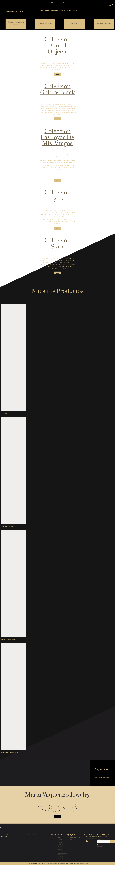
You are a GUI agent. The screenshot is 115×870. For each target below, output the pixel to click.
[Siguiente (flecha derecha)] (7, 869)
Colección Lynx (58, 195)
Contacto (75, 10)
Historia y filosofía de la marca (16, 23)
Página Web (45, 863)
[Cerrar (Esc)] (17, 866)
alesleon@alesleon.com (83, 863)
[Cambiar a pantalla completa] (7, 866)
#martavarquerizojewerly (91, 838)
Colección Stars (58, 243)
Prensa (69, 10)
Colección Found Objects (58, 45)
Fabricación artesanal (45, 24)
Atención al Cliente (103, 836)
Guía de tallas (61, 844)
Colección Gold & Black (57, 89)
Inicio (41, 10)
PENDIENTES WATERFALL (8, 526)
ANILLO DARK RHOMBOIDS (8, 640)
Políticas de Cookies (62, 853)
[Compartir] (12, 866)
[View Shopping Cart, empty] (109, 6)
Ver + (57, 74)
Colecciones (54, 10)
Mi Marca (47, 10)
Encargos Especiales (104, 24)
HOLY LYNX (4, 413)
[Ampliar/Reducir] (2, 866)
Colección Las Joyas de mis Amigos (57, 137)
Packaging (74, 24)
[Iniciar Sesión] (112, 4)
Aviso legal (60, 858)
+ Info (57, 816)
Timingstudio (52, 863)
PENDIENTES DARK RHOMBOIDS (10, 753)
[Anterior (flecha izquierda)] (2, 869)
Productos (62, 10)
